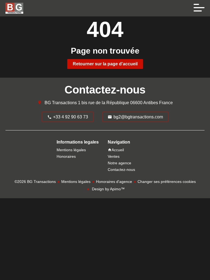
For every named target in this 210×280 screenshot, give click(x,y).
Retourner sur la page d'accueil (105, 64)
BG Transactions (61, 102)
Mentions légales (76, 181)
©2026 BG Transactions (35, 181)
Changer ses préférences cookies (167, 181)
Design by (108, 189)
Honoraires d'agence (114, 181)
